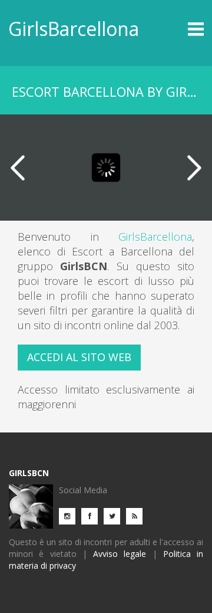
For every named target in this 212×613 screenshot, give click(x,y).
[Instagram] (70, 515)
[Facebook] (92, 515)
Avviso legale (119, 553)
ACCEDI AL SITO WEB (79, 357)
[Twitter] (115, 515)
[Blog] (137, 515)
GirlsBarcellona (73, 28)
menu (179, 29)
